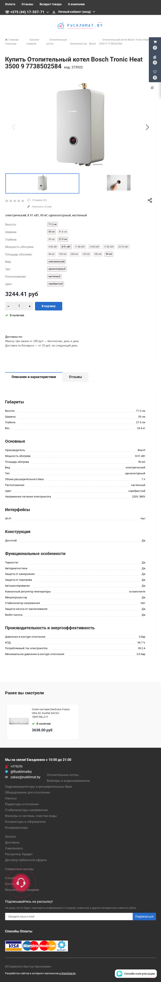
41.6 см (63, 231)
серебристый (55, 283)
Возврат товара (51, 4)
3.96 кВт (52, 246)
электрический (56, 261)
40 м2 (51, 254)
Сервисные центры (19, 869)
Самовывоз (14, 848)
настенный (54, 276)
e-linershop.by (67, 973)
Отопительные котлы (63, 775)
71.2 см (52, 224)
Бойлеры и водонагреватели (68, 781)
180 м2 (97, 254)
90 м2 (109, 254)
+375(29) (16, 766)
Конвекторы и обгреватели (25, 822)
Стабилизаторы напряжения (26, 810)
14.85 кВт (94, 246)
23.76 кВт (123, 246)
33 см (51, 231)
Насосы (11, 798)
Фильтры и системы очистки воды (31, 816)
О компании (76, 4)
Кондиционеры (16, 827)
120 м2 (86, 254)
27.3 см (63, 239)
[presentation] (13, 127)
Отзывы (27, 4)
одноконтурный (56, 269)
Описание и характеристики (34, 377)
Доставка (12, 842)
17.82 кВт (109, 246)
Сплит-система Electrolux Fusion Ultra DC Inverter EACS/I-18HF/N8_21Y (51, 713)
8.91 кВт (66, 246)
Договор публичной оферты (26, 860)
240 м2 (74, 254)
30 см (51, 239)
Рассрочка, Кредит (19, 854)
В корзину (49, 306)
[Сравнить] (152, 87)
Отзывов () (39, 200)
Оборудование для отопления (27, 792)
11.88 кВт (80, 246)
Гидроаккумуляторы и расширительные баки (38, 786)
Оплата (10, 4)
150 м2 (62, 254)
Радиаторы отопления (22, 804)
